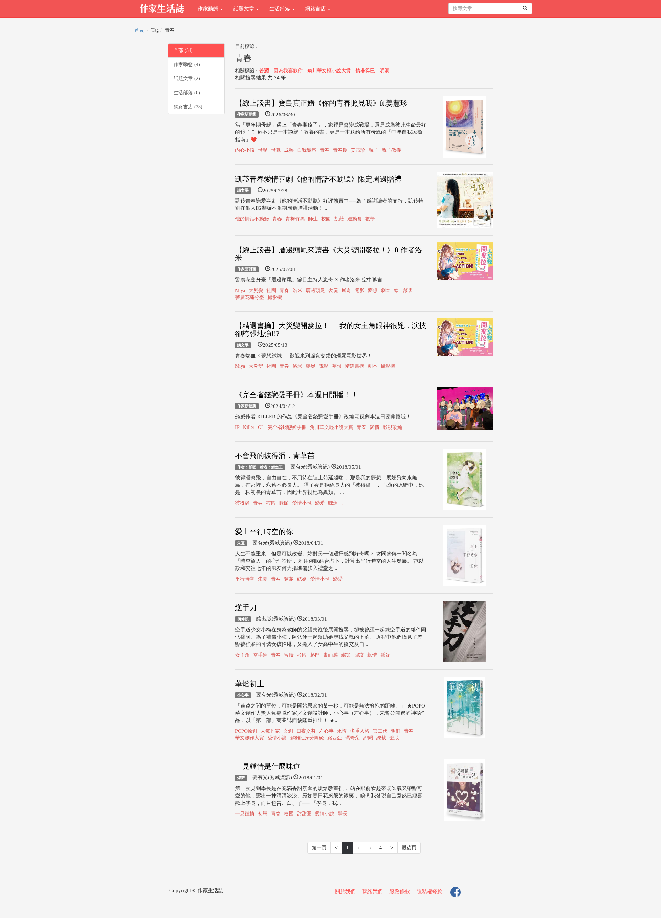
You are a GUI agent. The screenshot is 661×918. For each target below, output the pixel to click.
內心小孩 (244, 150)
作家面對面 (246, 269)
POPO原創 (246, 731)
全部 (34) (183, 50)
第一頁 (319, 847)
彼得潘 (242, 503)
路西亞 (334, 738)
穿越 (289, 579)
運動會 (354, 219)
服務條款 (399, 891)
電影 (359, 290)
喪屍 (333, 290)
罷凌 (359, 655)
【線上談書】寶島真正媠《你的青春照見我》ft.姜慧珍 (321, 103)
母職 (276, 150)
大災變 (256, 290)
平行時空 (244, 579)
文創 (288, 731)
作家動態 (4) (187, 64)
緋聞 (368, 738)
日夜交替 (306, 731)
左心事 (326, 731)
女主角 (242, 655)
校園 (326, 219)
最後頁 (409, 847)
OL (261, 427)
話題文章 (244, 8)
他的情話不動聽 (252, 219)
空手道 (260, 655)
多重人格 (359, 731)
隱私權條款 (429, 891)
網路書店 (316, 8)
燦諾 (241, 778)
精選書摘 (354, 366)
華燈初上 (249, 684)
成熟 (289, 150)
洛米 (297, 290)
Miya (240, 290)
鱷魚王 (335, 503)
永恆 (342, 731)
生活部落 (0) (187, 92)
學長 (342, 813)
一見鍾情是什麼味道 (267, 766)
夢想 (372, 290)
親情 (372, 655)
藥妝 (394, 738)
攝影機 (274, 297)
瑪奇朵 (352, 738)
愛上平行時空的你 (264, 532)
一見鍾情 (244, 813)
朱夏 (241, 543)
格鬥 (315, 655)
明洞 (384, 70)
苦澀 (264, 70)
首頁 (139, 30)
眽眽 (284, 503)
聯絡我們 (372, 891)
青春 (324, 150)
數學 (370, 219)
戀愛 (320, 503)
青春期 (340, 150)
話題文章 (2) (187, 78)
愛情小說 (302, 503)
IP (237, 427)
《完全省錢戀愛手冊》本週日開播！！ (296, 395)
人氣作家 (270, 731)
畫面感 (330, 655)
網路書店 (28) (188, 106)
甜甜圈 (304, 813)
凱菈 (339, 219)
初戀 (262, 813)
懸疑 (385, 655)
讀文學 (243, 190)
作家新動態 (246, 114)
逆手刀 (246, 608)
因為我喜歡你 (288, 70)
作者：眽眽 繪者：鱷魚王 (260, 467)
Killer (248, 427)
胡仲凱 (243, 619)
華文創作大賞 (249, 738)
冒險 (289, 655)
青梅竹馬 (295, 219)
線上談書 (403, 290)
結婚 (302, 579)
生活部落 (280, 8)
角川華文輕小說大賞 (329, 70)
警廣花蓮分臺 (249, 297)
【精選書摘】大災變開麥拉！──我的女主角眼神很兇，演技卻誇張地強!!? (330, 330)
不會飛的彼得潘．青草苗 (275, 456)
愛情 (374, 427)
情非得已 (365, 70)
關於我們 (345, 891)
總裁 (381, 738)
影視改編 (392, 427)
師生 (313, 219)
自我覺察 (306, 150)
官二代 (380, 731)
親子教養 (391, 150)
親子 (373, 150)
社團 (271, 290)
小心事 (243, 695)
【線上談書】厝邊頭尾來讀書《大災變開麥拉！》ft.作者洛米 (328, 254)
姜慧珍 (358, 150)
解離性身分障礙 (307, 738)
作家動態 (209, 8)
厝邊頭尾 (315, 290)
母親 (262, 150)
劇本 (385, 290)
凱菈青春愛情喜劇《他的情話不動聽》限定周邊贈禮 (318, 179)
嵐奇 (346, 290)
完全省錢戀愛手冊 (287, 427)
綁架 (346, 655)
